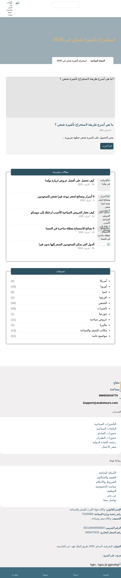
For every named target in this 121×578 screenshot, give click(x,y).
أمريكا (103, 280)
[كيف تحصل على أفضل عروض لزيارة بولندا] (104, 185)
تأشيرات (102, 308)
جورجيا (103, 313)
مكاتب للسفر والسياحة (93, 330)
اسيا (104, 292)
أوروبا (103, 286)
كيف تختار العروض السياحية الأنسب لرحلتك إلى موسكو (62, 212)
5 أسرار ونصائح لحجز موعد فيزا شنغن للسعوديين (65, 196)
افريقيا (103, 297)
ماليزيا (103, 325)
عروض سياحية (98, 319)
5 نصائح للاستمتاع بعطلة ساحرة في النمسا (70, 228)
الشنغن (102, 303)
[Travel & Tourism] (9, 8)
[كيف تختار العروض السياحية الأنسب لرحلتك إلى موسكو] (104, 217)
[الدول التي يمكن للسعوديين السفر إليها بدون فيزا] (104, 248)
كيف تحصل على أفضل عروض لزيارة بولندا (69, 180)
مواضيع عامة (99, 335)
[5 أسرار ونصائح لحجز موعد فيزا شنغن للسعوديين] (104, 201)
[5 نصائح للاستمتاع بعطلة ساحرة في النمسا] (104, 232)
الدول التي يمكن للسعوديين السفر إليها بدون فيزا (66, 244)
